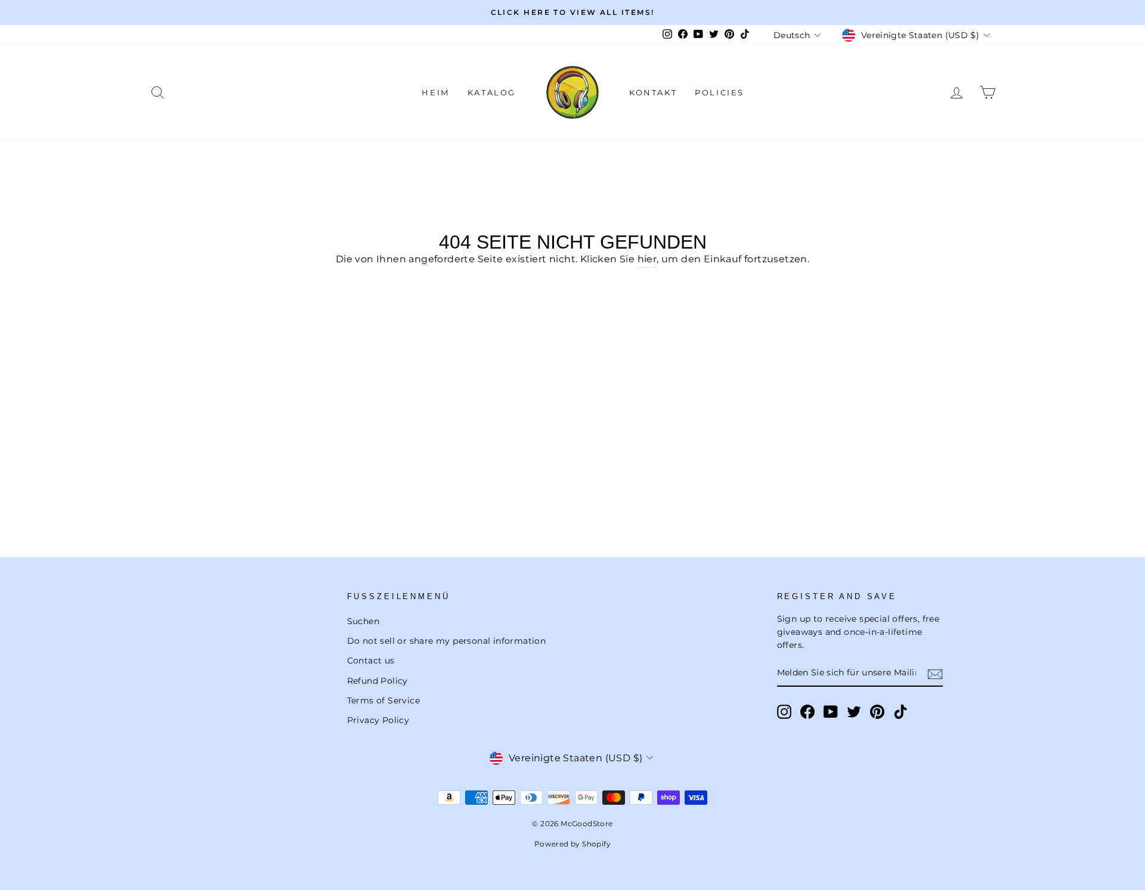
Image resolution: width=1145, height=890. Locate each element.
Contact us (371, 660)
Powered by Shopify (572, 843)
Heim (435, 92)
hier (647, 259)
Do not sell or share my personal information (446, 641)
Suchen (363, 621)
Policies (719, 92)
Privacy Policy (378, 720)
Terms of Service (383, 700)
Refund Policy (377, 681)
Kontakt (653, 92)
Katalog (492, 92)
